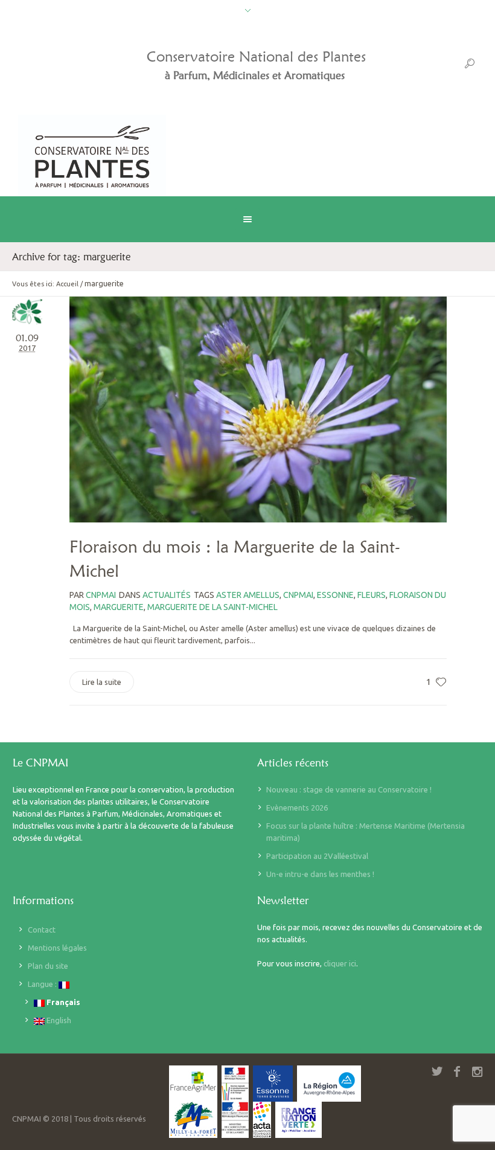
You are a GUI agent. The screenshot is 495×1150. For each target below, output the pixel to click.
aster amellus (247, 595)
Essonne (335, 595)
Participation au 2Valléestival (317, 856)
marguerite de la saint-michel (212, 607)
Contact (42, 929)
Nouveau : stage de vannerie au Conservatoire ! (349, 789)
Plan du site (48, 966)
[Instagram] (477, 1071)
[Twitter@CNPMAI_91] (437, 1071)
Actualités (166, 595)
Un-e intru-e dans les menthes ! (320, 874)
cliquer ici (340, 963)
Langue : (43, 984)
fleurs (371, 595)
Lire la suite (101, 682)
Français (62, 1002)
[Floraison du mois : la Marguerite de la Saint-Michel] (258, 409)
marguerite (119, 607)
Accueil (67, 284)
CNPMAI (298, 595)
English (58, 1020)
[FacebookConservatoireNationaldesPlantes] (457, 1071)
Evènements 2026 (297, 807)
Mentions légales (57, 947)
